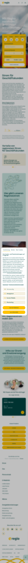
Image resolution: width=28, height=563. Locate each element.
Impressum (5, 284)
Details (13, 250)
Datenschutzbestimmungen (14, 272)
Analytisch (10, 293)
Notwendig (10, 289)
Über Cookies (19, 250)
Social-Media (11, 298)
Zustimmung (6, 250)
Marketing (10, 302)
